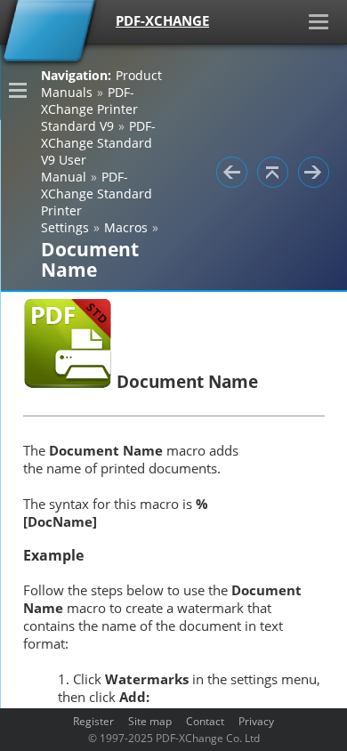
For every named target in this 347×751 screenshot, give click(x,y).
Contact (205, 721)
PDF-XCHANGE (162, 20)
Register (93, 721)
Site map (150, 721)
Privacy (256, 721)
